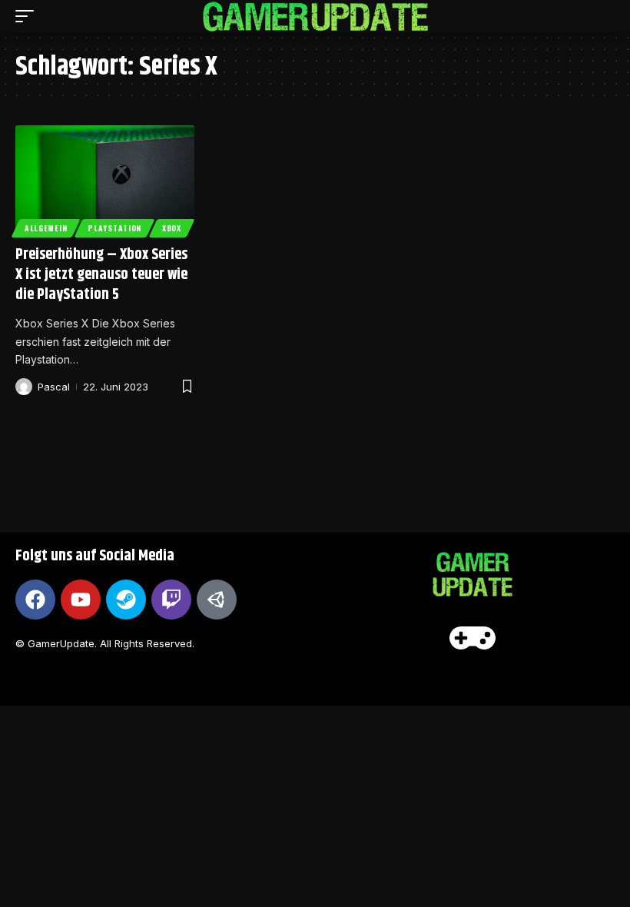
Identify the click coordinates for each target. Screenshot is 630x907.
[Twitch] (171, 600)
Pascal (54, 386)
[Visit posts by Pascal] (23, 386)
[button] (28, 16)
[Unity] (217, 600)
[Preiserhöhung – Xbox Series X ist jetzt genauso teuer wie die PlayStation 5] (104, 179)
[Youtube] (81, 600)
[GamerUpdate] (315, 17)
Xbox (171, 228)
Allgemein (46, 228)
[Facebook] (35, 600)
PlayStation (114, 228)
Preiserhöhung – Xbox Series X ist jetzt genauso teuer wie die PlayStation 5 (101, 275)
